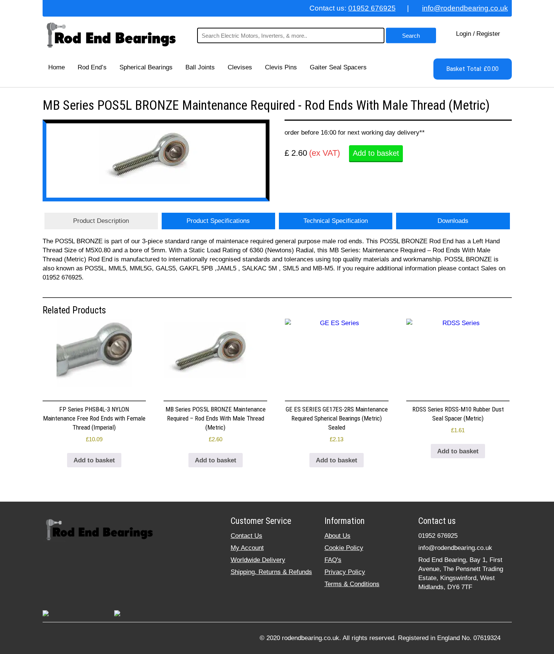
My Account (247, 547)
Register (488, 33)
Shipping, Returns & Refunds (271, 572)
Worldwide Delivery (258, 559)
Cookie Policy (343, 547)
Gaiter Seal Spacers (338, 67)
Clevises (240, 67)
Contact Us (246, 535)
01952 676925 (372, 8)
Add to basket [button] (94, 460)
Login (463, 33)
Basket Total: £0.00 (472, 68)
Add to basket (376, 153)
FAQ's (332, 559)
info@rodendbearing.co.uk (465, 8)
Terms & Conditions (352, 584)
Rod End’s (92, 67)
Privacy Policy (344, 572)
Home (56, 67)
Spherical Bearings (146, 67)
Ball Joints (200, 67)
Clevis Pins (281, 67)
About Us (337, 535)
